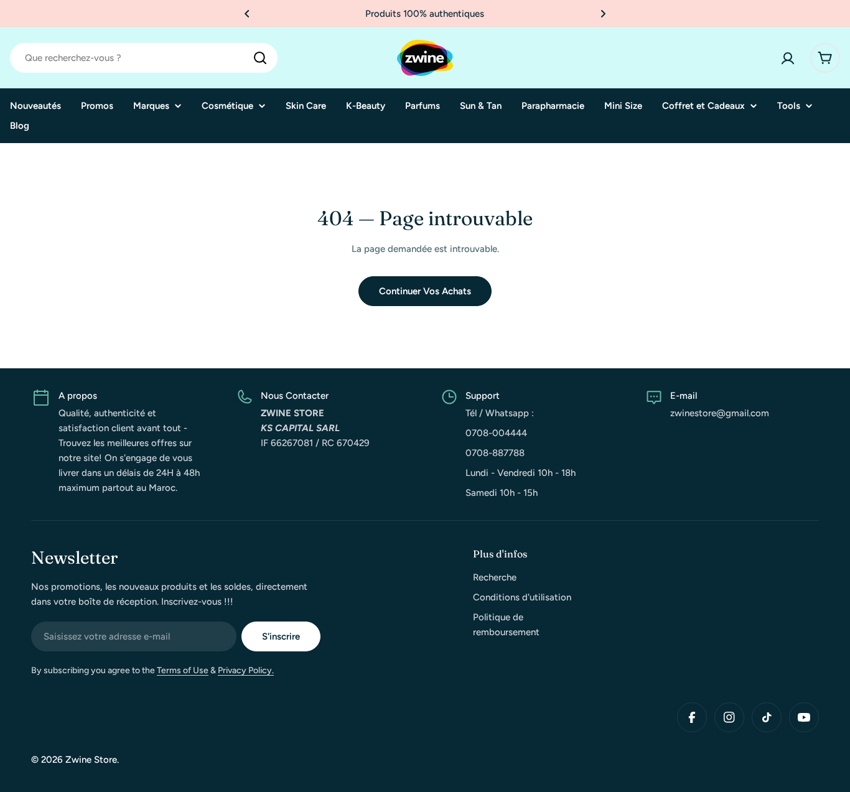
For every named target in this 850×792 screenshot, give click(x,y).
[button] (247, 13)
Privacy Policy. (246, 670)
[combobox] (144, 58)
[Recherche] (260, 57)
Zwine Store (91, 759)
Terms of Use (182, 670)
